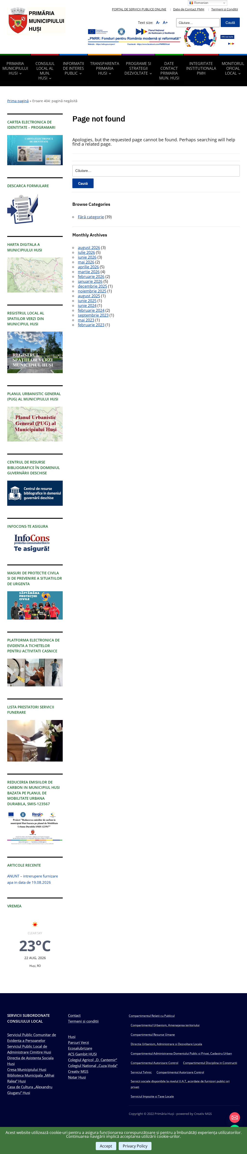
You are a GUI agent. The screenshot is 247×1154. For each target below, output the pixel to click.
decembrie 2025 (92, 286)
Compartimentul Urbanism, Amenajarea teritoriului (165, 1025)
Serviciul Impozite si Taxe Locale (152, 1096)
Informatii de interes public (73, 68)
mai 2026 (86, 262)
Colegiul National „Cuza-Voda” (92, 1065)
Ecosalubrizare (80, 1048)
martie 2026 (89, 271)
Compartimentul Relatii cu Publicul (152, 1016)
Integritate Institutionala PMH (201, 68)
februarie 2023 (91, 325)
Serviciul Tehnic (141, 1072)
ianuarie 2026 (90, 281)
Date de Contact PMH (188, 9)
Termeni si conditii (83, 1021)
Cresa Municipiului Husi (26, 1069)
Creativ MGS (78, 1071)
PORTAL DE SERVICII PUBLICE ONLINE (139, 9)
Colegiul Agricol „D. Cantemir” (92, 1059)
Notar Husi (77, 1077)
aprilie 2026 (88, 267)
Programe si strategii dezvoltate (137, 68)
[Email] (234, 1117)
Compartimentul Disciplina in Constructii (210, 1063)
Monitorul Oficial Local (233, 68)
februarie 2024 (91, 310)
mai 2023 (86, 320)
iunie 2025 (87, 300)
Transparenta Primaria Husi (104, 68)
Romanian (200, 3)
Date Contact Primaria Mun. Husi (169, 71)
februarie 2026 (91, 276)
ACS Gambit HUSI (82, 1054)
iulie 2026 (86, 252)
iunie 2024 (87, 305)
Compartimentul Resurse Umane (153, 1035)
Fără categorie (91, 217)
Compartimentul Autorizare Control (154, 1063)
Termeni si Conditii (224, 9)
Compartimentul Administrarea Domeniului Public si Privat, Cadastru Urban (181, 1053)
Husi (71, 1036)
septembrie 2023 (93, 315)
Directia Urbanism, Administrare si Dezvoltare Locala (166, 1044)
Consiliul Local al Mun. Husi (45, 71)
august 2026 (89, 247)
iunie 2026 (87, 257)
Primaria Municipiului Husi (15, 68)
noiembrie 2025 (92, 291)
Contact (74, 1015)
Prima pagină (18, 101)
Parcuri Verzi (78, 1042)
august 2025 (89, 296)
